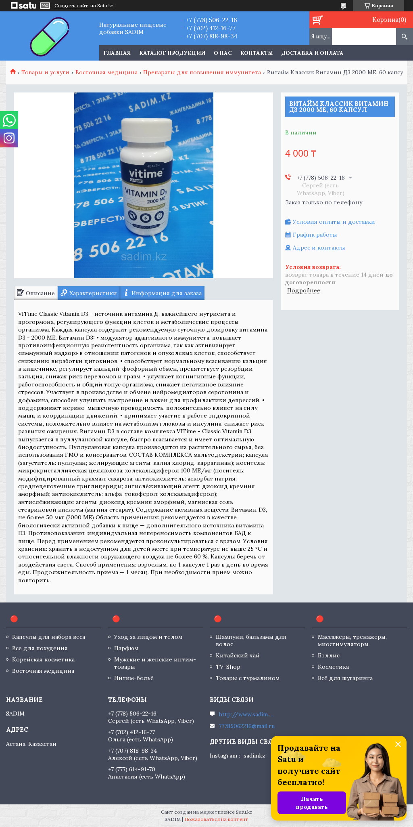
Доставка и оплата (313, 53)
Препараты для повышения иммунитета (202, 72)
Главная (117, 53)
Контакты (256, 53)
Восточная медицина (106, 72)
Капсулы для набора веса (48, 636)
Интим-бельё (134, 678)
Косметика (333, 666)
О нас (223, 53)
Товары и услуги (45, 72)
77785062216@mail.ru (247, 726)
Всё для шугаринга (345, 678)
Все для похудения (40, 648)
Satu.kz (244, 812)
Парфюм (126, 648)
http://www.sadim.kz (247, 714)
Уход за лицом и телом (148, 636)
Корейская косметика (43, 659)
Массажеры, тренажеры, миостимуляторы (352, 640)
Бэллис (329, 655)
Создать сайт (71, 5)
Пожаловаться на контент (216, 819)
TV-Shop (228, 666)
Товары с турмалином (248, 678)
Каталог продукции (172, 53)
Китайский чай (238, 655)
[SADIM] (49, 36)
